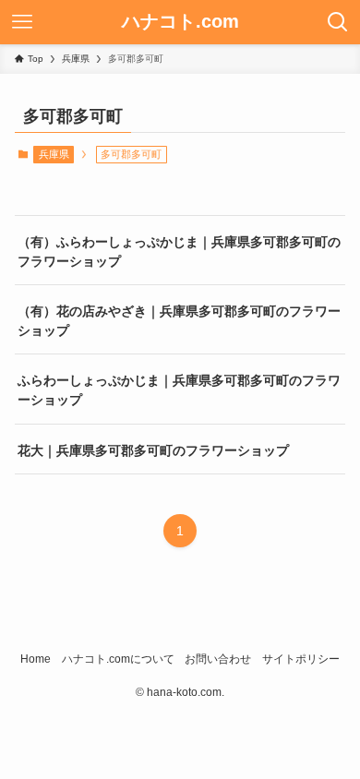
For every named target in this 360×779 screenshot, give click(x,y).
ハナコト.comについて (118, 659)
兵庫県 (54, 154)
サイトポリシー (301, 659)
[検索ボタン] (338, 22)
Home (35, 659)
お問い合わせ (218, 659)
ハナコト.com (180, 22)
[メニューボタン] (22, 22)
